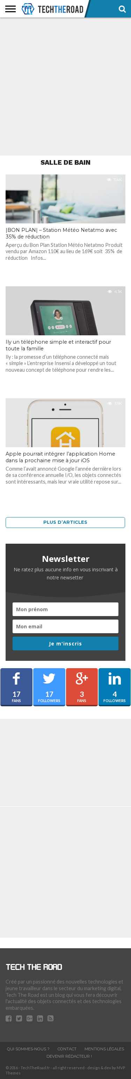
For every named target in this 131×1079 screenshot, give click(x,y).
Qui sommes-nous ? (28, 1048)
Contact (67, 1048)
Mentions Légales (104, 1048)
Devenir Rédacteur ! (69, 1056)
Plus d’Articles (65, 522)
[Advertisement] (65, 86)
